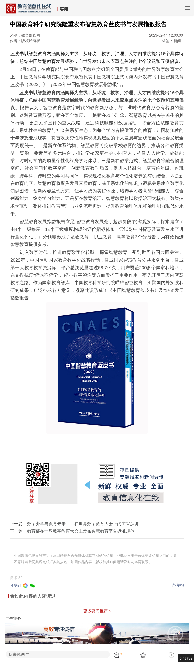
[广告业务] (97, 633)
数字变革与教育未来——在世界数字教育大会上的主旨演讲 (83, 523)
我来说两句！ (21, 654)
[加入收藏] (150, 655)
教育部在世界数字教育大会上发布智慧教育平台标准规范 (80, 531)
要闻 (64, 9)
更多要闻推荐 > (97, 611)
